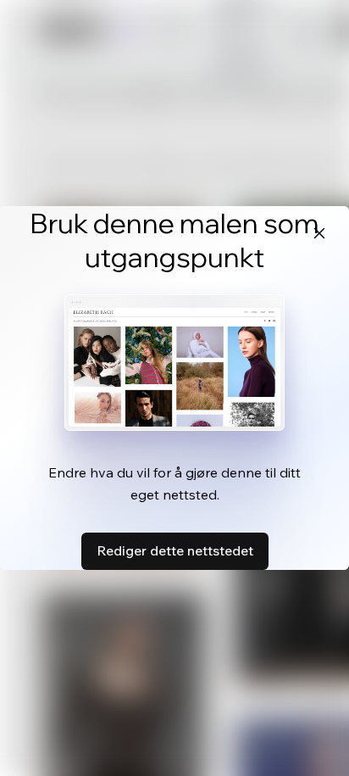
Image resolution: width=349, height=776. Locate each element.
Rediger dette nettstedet (175, 550)
